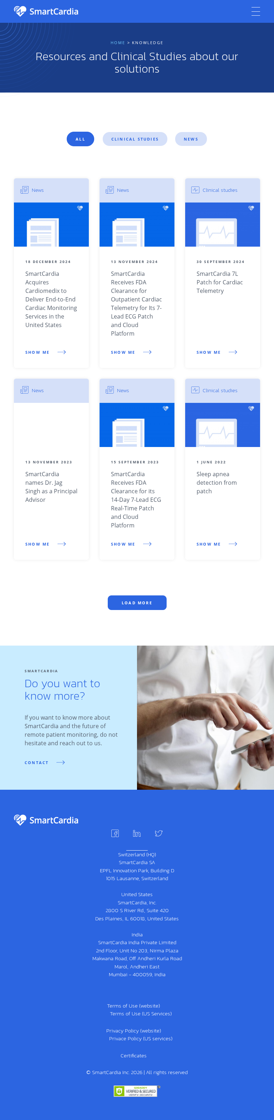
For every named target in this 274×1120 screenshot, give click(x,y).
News (191, 139)
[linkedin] (136, 833)
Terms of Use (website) (133, 1005)
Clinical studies (135, 139)
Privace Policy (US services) (140, 1038)
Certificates (134, 1055)
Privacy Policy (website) (133, 1030)
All (80, 139)
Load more (137, 602)
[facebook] (115, 833)
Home (118, 42)
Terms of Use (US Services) (141, 1013)
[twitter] (158, 833)
